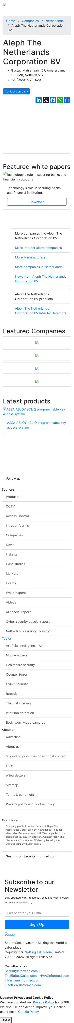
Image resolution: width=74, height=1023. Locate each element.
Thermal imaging (18, 703)
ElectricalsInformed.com (23, 985)
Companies (14, 535)
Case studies (15, 564)
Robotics (12, 694)
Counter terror (16, 674)
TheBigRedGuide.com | (22, 976)
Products (12, 497)
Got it (6, 1020)
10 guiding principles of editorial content (36, 756)
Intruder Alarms (17, 525)
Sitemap (12, 785)
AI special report (18, 612)
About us (12, 746)
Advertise (13, 737)
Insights (11, 554)
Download (37, 202)
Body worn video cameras (25, 722)
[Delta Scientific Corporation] (36, 381)
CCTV (10, 506)
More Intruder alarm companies (38, 248)
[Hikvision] (36, 368)
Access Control (17, 516)
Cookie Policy (28, 1012)
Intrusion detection (20, 713)
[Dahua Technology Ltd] (36, 342)
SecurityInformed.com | (22, 971)
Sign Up (37, 924)
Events (11, 583)
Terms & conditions (20, 794)
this (15, 856)
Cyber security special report (28, 621)
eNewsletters (15, 775)
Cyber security (17, 684)
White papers (16, 593)
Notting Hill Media (38, 952)
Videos (11, 602)
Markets (12, 573)
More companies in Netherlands (38, 267)
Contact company (16, 91)
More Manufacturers (30, 257)
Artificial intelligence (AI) (24, 646)
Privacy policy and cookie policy (30, 804)
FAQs (9, 766)
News (10, 545)
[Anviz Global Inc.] (36, 355)
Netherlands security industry (28, 631)
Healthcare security (20, 665)
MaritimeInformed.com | (24, 980)
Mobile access (16, 655)
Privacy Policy (43, 1002)
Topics (7, 638)
